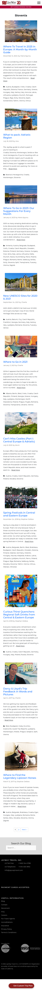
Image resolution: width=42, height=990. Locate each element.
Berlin (14, 393)
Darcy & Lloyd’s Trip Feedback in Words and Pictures (17, 691)
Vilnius (28, 101)
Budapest (16, 87)
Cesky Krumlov (24, 726)
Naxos (12, 257)
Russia (23, 655)
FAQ (3, 912)
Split (17, 262)
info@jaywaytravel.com (14, 870)
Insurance (5, 926)
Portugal (29, 95)
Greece (34, 89)
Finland (13, 251)
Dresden (30, 248)
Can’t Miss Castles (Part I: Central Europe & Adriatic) (19, 440)
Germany (27, 89)
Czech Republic (21, 248)
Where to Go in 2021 (15, 361)
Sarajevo (29, 732)
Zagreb (12, 265)
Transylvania (24, 262)
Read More (13, 169)
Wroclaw (13, 567)
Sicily (16, 98)
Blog (3, 901)
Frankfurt (7, 322)
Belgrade (23, 246)
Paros (28, 257)
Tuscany (33, 262)
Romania (13, 260)
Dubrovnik (7, 729)
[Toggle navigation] (38, 3)
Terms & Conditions (8, 932)
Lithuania (7, 95)
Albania (9, 393)
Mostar (16, 732)
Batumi (15, 319)
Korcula (28, 92)
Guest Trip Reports (19, 729)
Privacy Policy (6, 929)
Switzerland (7, 101)
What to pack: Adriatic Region (17, 136)
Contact (4, 905)
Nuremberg (20, 257)
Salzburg (26, 260)
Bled (19, 393)
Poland (33, 257)
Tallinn (15, 101)
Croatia (28, 87)
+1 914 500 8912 (24, 867)
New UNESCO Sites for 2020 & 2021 (20, 297)
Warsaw (6, 567)
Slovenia (22, 98)
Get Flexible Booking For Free (21, 7)
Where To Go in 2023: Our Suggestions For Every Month (18, 211)
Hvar (5, 254)
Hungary (6, 92)
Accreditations (6, 922)
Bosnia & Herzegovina (14, 175)
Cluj (20, 319)
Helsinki (28, 553)
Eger (36, 812)
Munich (22, 95)
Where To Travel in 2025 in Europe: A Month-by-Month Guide (20, 49)
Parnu (28, 558)
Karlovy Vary (19, 92)
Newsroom (5, 908)
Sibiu (11, 818)
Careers (4, 915)
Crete (22, 87)
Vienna (22, 101)
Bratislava (33, 547)
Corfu (5, 248)
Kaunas (14, 556)
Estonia (14, 89)
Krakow (28, 556)
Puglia (27, 402)
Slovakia (12, 479)
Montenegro (8, 177)
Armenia (9, 246)
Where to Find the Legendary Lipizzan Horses (19, 776)
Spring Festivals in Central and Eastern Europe (19, 514)
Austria (8, 87)
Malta (32, 254)
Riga (11, 98)
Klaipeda (20, 556)
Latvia (34, 92)
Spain (28, 98)
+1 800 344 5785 (24, 863)
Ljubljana (14, 95)
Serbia (32, 260)
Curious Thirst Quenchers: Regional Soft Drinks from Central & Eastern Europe (19, 614)
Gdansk (13, 553)
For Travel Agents (8, 919)
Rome (19, 260)
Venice (6, 328)
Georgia (14, 322)
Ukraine (24, 405)
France (20, 89)
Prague (6, 98)
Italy (12, 92)
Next (24, 830)
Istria (9, 254)
